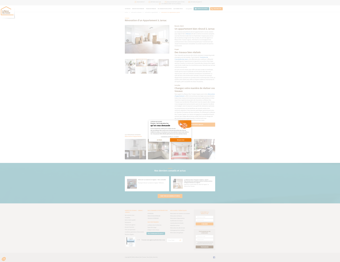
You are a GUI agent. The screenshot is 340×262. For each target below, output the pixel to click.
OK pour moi (180, 140)
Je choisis (159, 140)
